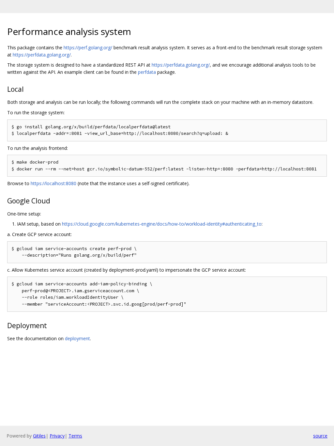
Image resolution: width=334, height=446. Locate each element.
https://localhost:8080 (53, 183)
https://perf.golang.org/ (88, 47)
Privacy (57, 436)
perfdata (147, 72)
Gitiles (39, 436)
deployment (77, 338)
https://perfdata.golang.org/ (42, 55)
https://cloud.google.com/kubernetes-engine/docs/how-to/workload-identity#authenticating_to (162, 224)
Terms (75, 436)
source (320, 436)
